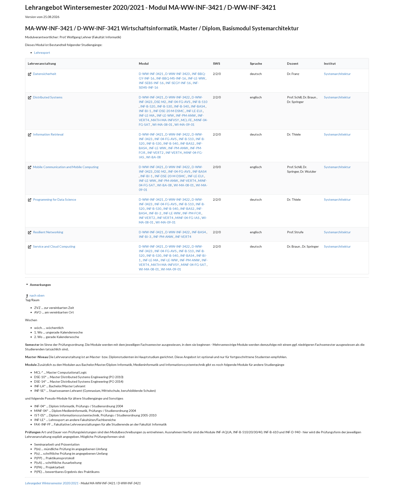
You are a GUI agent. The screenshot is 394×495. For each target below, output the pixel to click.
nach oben (37, 295)
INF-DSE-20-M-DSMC (168, 111)
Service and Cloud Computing (53, 246)
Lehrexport (42, 52)
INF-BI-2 (155, 213)
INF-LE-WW (196, 78)
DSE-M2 (160, 102)
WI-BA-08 (153, 157)
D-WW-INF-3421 (151, 74)
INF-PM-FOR (191, 213)
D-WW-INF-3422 (177, 97)
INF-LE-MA (147, 115)
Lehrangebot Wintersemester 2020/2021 (51, 483)
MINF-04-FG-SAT (193, 265)
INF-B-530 (164, 106)
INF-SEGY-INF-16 (178, 83)
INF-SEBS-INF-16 (151, 83)
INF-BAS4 (198, 106)
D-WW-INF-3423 (177, 74)
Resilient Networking (47, 232)
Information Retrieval (47, 134)
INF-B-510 (199, 102)
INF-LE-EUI (194, 111)
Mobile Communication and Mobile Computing (65, 167)
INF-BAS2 (187, 143)
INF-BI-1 (145, 111)
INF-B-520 (147, 106)
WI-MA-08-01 (162, 124)
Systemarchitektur (337, 74)
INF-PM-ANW (186, 115)
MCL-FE (186, 120)
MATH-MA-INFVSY (165, 120)
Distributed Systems (47, 97)
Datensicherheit (44, 74)
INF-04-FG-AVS (179, 102)
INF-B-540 (181, 106)
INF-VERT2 (155, 152)
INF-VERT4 (174, 152)
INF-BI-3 (145, 237)
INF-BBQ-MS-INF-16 (171, 78)
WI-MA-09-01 (184, 124)
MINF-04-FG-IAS (187, 218)
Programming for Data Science (54, 199)
